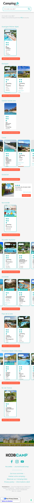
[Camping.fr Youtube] (22, 461)
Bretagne (5, 64)
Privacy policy (9, 482)
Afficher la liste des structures (11, 58)
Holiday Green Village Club (8, 374)
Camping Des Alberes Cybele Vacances (22, 299)
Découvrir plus (21, 91)
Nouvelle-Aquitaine (8, 240)
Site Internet (26, 195)
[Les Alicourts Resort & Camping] (10, 109)
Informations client (23, 482)
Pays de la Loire (7, 314)
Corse (4, 138)
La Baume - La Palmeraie (22, 374)
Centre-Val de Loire (9, 101)
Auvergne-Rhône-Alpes (10, 27)
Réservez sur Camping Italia (17, 479)
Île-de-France (7, 388)
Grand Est (5, 175)
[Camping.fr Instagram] (17, 461)
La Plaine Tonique (8, 48)
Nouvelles (8, 467)
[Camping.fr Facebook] (11, 461)
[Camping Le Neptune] (24, 72)
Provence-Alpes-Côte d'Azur (12, 351)
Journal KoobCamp (21, 467)
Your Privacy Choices (12, 498)
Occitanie (5, 277)
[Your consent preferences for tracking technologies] (31, 500)
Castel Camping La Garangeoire (9, 337)
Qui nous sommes (16, 473)
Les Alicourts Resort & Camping (8, 125)
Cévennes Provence (9, 297)
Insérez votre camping (16, 476)
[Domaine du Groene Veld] (8, 190)
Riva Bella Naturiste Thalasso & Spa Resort (8, 160)
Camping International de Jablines (10, 409)
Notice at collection (7, 501)
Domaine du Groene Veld (22, 187)
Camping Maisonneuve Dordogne (23, 261)
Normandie (6, 203)
